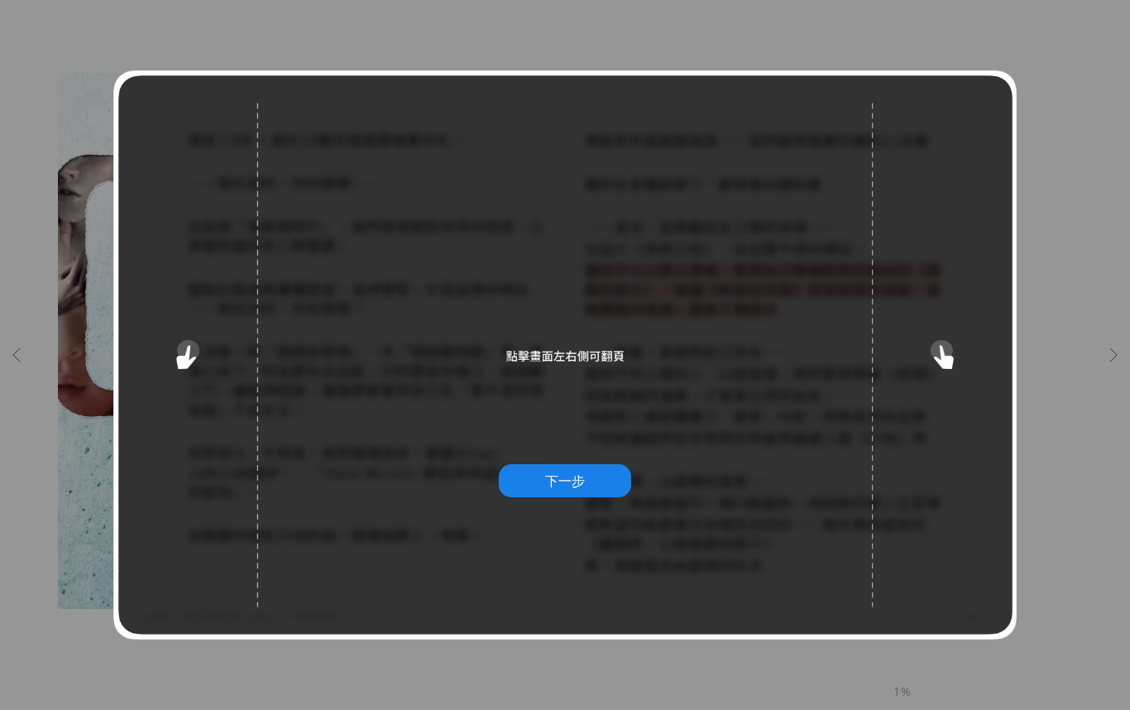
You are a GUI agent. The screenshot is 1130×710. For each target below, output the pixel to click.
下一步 (565, 481)
